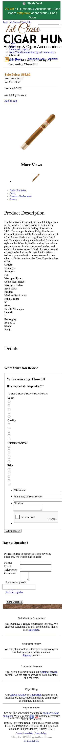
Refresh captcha (14, 592)
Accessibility (28, 733)
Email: (8, 566)
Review (18, 503)
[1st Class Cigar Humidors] (18, 39)
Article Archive (18, 694)
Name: (8, 562)
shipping (26, 655)
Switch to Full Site (31, 741)
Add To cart (10, 100)
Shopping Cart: (37, 58)
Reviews (13, 199)
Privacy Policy (40, 733)
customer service (48, 671)
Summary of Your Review (28, 496)
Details (12, 193)
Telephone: (10, 569)
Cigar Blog (35, 694)
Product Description (18, 190)
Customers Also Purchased (20, 196)
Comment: (10, 573)
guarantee (34, 629)
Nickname (20, 490)
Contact (19, 733)
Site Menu (15, 59)
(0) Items (53, 58)
